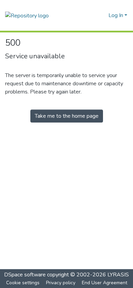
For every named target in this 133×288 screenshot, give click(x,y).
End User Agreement (104, 282)
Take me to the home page (67, 116)
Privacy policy (60, 282)
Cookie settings (23, 282)
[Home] (27, 15)
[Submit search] (92, 15)
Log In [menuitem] (115, 15)
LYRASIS (118, 274)
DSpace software (25, 274)
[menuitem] (102, 15)
